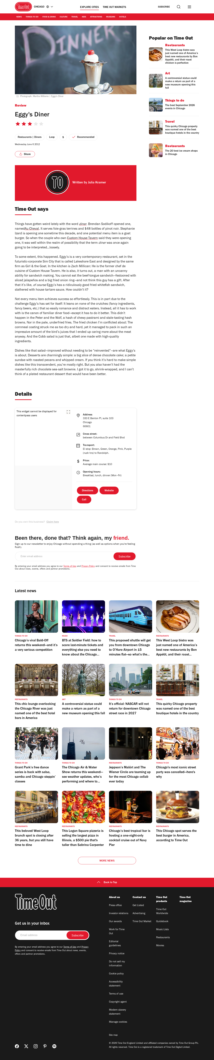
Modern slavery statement (117, 1012)
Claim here (52, 522)
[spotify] (54, 1046)
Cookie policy (116, 974)
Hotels (122, 17)
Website (109, 490)
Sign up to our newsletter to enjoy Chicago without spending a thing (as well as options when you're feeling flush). (75, 546)
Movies (160, 945)
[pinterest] (45, 1046)
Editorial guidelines (115, 943)
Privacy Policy (88, 566)
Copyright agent (118, 1002)
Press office (115, 905)
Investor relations (118, 913)
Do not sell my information (117, 963)
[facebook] (17, 1046)
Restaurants (163, 937)
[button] (68, 411)
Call (84, 500)
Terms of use (116, 994)
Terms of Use (69, 566)
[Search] (179, 7)
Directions (87, 490)
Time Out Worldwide (162, 911)
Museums (110, 17)
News (19, 17)
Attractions (96, 17)
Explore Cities (89, 7)
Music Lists (162, 929)
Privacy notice (116, 953)
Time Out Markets (114, 7)
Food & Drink (49, 17)
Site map (113, 1035)
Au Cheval (32, 229)
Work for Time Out (117, 931)
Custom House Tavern (82, 238)
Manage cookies (118, 1022)
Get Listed (138, 905)
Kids (84, 17)
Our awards (115, 921)
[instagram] (36, 1046)
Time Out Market (142, 921)
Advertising (139, 913)
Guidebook (162, 921)
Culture (63, 17)
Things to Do (32, 17)
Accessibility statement (116, 984)
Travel (74, 17)
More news (107, 861)
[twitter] (26, 1046)
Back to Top (110, 882)
